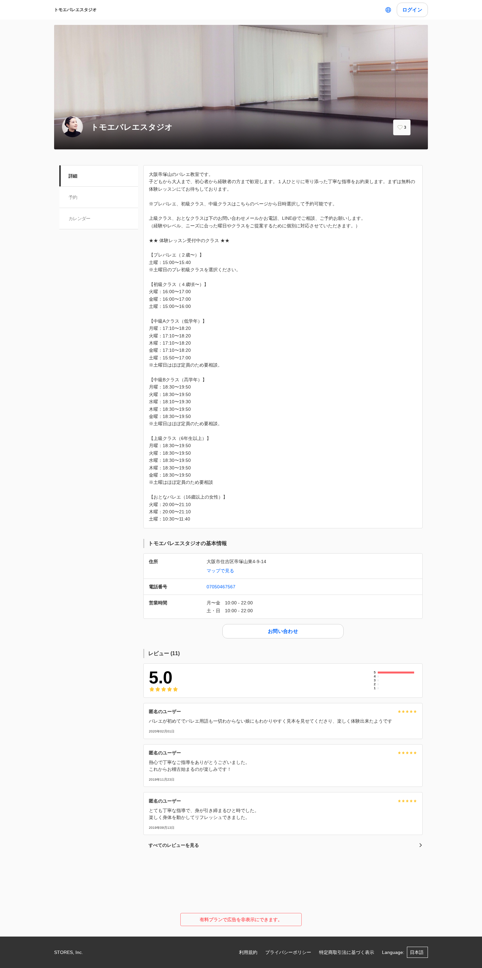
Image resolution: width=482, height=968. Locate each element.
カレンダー (79, 218)
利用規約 (248, 952)
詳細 (73, 176)
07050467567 (221, 586)
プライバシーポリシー (288, 952)
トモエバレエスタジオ (75, 9)
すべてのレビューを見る (174, 845)
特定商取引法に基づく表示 (346, 952)
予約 (73, 197)
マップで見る (220, 570)
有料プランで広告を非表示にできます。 (241, 919)
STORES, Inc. (68, 952)
